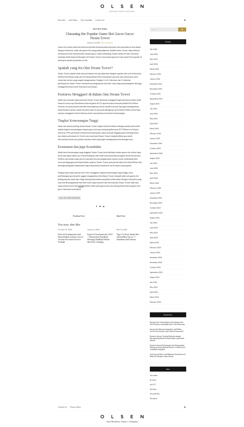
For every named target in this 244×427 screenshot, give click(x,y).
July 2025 (153, 109)
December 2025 (156, 84)
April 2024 (154, 178)
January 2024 (155, 193)
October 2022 (155, 267)
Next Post (121, 216)
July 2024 (153, 163)
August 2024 (154, 158)
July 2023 (153, 223)
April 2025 (154, 124)
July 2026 (153, 49)
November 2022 (156, 262)
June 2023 (154, 228)
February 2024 (155, 188)
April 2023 (154, 238)
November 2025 (156, 89)
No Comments (107, 43)
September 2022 (156, 272)
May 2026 (154, 59)
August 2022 (154, 277)
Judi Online (72, 20)
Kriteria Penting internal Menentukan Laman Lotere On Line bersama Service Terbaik (70, 238)
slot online (153, 375)
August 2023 (154, 218)
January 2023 (155, 252)
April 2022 (154, 292)
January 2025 (155, 138)
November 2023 (156, 203)
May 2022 (154, 287)
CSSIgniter (133, 422)
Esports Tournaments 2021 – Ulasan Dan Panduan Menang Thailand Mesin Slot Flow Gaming (99, 238)
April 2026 (154, 64)
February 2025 (155, 133)
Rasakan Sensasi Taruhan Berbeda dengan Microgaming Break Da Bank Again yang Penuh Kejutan (167, 338)
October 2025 (155, 94)
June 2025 (154, 114)
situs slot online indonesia (69, 198)
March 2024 (154, 183)
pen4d (81, 186)
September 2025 (156, 99)
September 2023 (156, 213)
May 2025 (154, 119)
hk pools (153, 380)
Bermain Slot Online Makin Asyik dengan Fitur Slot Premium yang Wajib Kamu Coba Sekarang (167, 323)
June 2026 (154, 54)
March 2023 (154, 243)
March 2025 (154, 129)
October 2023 (155, 208)
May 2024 (154, 173)
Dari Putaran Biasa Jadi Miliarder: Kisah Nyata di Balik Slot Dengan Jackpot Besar (167, 355)
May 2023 (154, 233)
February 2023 (155, 247)
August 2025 (154, 104)
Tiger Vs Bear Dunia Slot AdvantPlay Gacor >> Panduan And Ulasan (128, 237)
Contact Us (99, 20)
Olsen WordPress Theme (116, 422)
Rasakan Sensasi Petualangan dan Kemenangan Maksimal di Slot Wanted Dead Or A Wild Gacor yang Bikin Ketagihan (167, 347)
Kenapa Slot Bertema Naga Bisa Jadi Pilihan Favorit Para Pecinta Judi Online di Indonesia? (167, 330)
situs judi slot (154, 394)
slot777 (153, 385)
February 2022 (155, 302)
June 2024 (154, 168)
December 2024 (156, 143)
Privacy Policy (75, 407)
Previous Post (79, 216)
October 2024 (155, 148)
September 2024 (156, 153)
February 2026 (155, 74)
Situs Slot (61, 20)
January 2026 (155, 79)
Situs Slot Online (100, 29)
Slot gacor (153, 398)
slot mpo (153, 389)
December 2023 (156, 198)
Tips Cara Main (86, 20)
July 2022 (153, 282)
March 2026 (154, 69)
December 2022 (156, 257)
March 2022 (154, 297)
